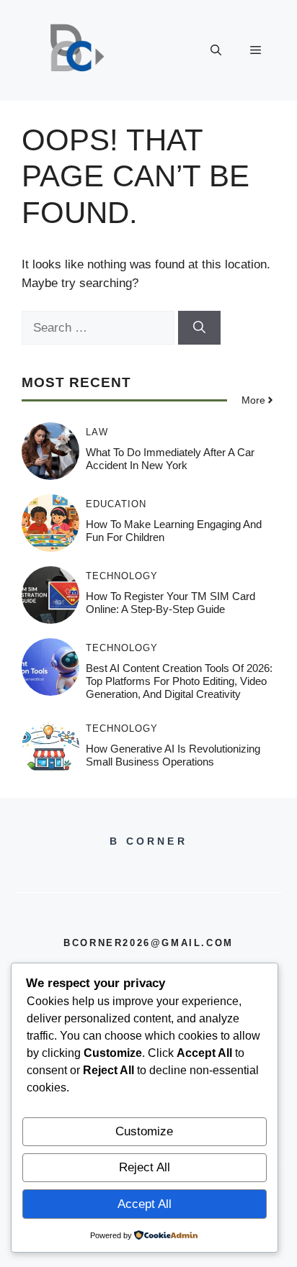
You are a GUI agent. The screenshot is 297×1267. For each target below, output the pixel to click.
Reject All (144, 1167)
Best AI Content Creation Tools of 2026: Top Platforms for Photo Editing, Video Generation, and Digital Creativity (179, 681)
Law (97, 432)
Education (116, 504)
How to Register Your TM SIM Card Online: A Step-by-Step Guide (170, 602)
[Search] (199, 328)
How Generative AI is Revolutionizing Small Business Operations (173, 755)
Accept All (145, 1204)
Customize (144, 1131)
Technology (122, 576)
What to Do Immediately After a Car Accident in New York (170, 458)
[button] (216, 50)
